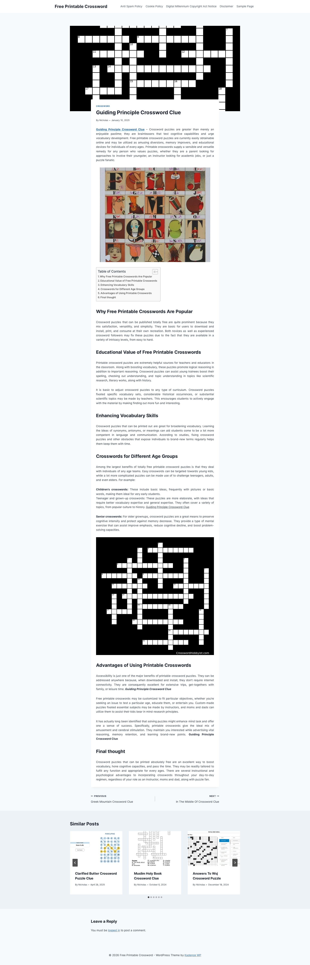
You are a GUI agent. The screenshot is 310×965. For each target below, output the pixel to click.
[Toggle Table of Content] (153, 271)
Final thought (108, 297)
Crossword (103, 106)
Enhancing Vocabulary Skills (117, 284)
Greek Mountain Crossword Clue (112, 799)
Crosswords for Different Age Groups (123, 289)
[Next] (235, 863)
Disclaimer (226, 6)
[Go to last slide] (75, 863)
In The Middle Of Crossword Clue (197, 799)
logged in (114, 930)
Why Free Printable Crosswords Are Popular (126, 276)
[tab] (148, 897)
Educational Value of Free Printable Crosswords (128, 280)
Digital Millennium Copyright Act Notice (191, 6)
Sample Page (245, 6)
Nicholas (103, 120)
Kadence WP (193, 955)
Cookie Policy (154, 6)
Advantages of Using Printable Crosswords (126, 293)
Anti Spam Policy (131, 6)
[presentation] (96, 848)
